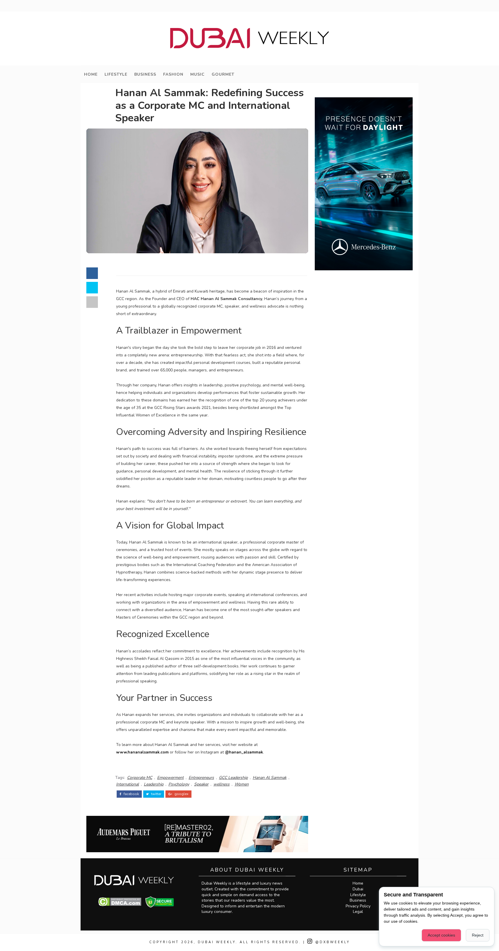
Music (197, 74)
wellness (221, 784)
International (127, 784)
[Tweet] (92, 287)
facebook (131, 794)
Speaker (201, 784)
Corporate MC (139, 777)
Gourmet (223, 74)
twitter (155, 794)
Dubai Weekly (217, 942)
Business (145, 74)
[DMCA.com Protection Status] (119, 901)
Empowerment (170, 777)
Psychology (178, 784)
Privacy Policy (358, 906)
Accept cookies (441, 935)
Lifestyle (116, 74)
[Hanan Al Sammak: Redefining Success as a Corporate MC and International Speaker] (197, 190)
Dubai (358, 889)
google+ (181, 794)
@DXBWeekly (331, 942)
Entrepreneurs (201, 777)
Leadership (153, 784)
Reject (477, 935)
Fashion (173, 74)
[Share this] (92, 273)
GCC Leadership (233, 777)
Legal (358, 911)
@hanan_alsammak (244, 752)
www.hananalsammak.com (142, 752)
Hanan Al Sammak (269, 777)
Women (241, 784)
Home (91, 74)
